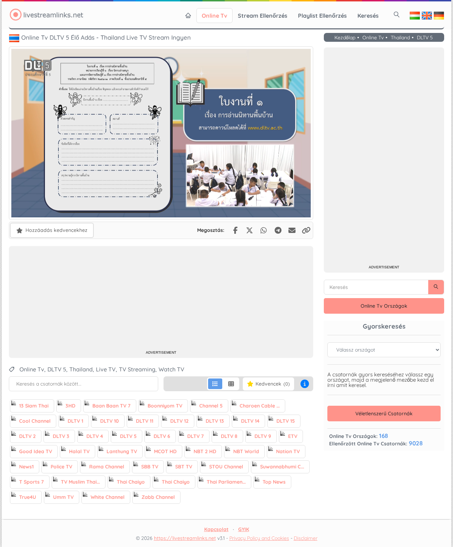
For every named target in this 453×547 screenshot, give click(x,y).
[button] (304, 384)
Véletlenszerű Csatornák (384, 413)
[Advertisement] (161, 299)
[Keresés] (397, 14)
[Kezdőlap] (188, 15)
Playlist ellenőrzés (322, 15)
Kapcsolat (216, 529)
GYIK (243, 529)
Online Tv (214, 15)
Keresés (368, 15)
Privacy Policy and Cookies (259, 538)
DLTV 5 (425, 37)
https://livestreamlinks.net (185, 538)
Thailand (400, 37)
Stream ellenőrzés (262, 15)
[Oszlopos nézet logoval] (231, 383)
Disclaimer (305, 538)
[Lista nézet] (215, 383)
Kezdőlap (344, 37)
